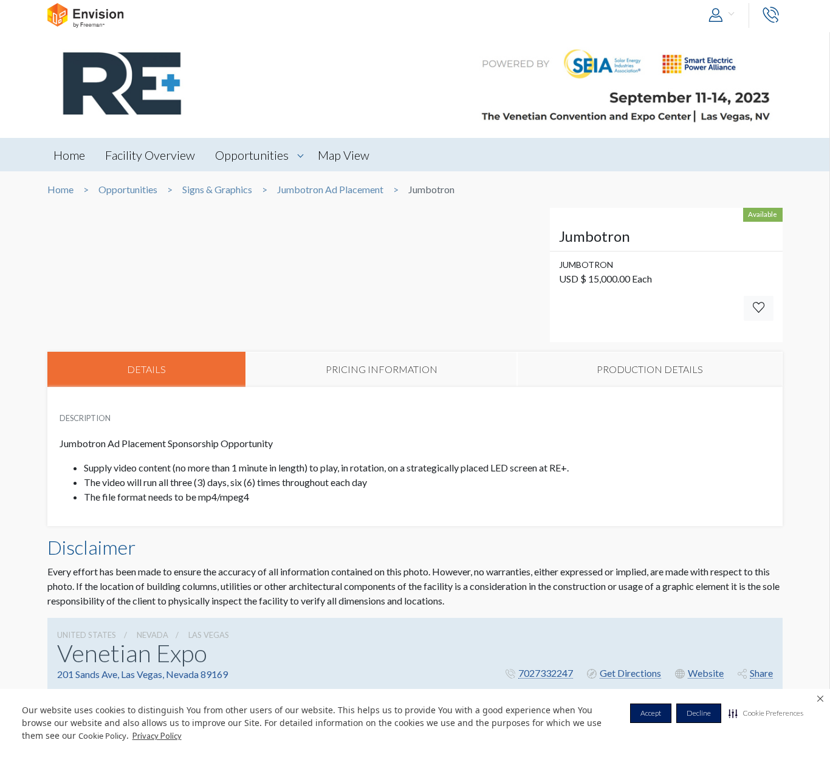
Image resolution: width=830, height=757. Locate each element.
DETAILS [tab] (146, 369)
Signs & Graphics (217, 189)
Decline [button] (699, 713)
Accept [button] (650, 713)
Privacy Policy (157, 736)
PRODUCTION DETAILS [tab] (650, 369)
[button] (766, 713)
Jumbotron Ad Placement (330, 189)
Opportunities (252, 155)
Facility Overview (150, 155)
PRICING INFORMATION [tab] (381, 369)
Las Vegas (208, 635)
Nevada (152, 635)
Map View (343, 155)
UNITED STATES (86, 635)
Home (69, 155)
